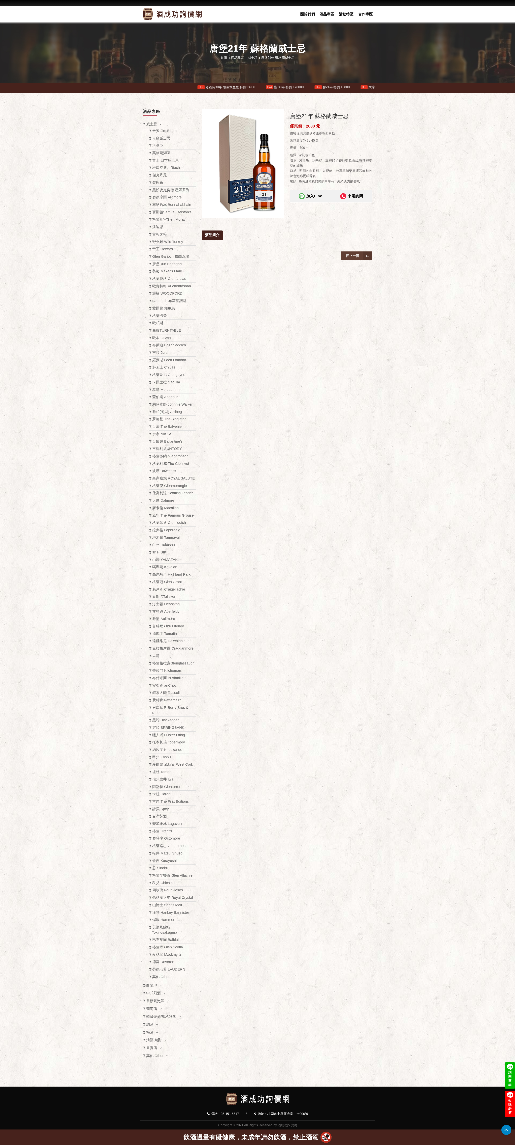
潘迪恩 (157, 227)
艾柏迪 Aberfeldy (165, 611)
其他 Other (161, 977)
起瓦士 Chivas (163, 367)
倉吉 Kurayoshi (164, 861)
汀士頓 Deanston (166, 604)
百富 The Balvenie (167, 427)
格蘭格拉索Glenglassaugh (173, 663)
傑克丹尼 (159, 175)
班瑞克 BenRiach (166, 168)
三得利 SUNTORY (167, 449)
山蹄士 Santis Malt (167, 905)
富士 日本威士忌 (165, 160)
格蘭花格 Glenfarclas (169, 279)
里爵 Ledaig (161, 656)
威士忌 (252, 57)
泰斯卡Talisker (163, 597)
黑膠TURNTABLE (166, 330)
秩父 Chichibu (163, 883)
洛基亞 (157, 145)
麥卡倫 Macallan (165, 508)
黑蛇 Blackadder (165, 720)
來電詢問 (355, 196)
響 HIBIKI (159, 552)
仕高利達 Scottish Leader (172, 493)
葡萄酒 (151, 1009)
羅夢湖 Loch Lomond (169, 360)
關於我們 (307, 14)
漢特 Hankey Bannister (170, 912)
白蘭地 (151, 985)
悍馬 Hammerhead (167, 920)
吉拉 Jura (160, 353)
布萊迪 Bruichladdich (169, 345)
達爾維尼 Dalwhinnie (168, 641)
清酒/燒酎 (154, 1040)
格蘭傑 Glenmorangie (169, 486)
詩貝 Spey (160, 809)
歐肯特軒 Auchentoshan (171, 286)
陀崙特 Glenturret (166, 787)
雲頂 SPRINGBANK (168, 728)
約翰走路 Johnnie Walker (172, 404)
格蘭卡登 (159, 316)
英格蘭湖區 (161, 153)
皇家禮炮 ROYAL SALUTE (173, 478)
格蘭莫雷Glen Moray (168, 219)
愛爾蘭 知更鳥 (163, 308)
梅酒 (149, 1032)
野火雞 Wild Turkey (167, 242)
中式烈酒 (153, 993)
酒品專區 (327, 14)
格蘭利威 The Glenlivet (170, 464)
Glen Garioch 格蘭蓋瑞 (170, 256)
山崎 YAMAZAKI (165, 560)
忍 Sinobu (160, 868)
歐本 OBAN (161, 338)
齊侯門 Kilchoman (166, 671)
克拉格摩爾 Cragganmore (173, 648)
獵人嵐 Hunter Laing (168, 735)
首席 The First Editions (170, 801)
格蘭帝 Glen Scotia (167, 947)
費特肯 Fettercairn (166, 700)
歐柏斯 (157, 323)
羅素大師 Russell (166, 693)
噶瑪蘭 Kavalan (164, 567)
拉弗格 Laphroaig (166, 530)
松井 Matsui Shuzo (167, 853)
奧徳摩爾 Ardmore (167, 197)
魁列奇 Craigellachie (168, 589)
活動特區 (346, 14)
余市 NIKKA (161, 434)
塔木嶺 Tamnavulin (167, 538)
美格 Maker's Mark (167, 271)
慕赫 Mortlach (163, 390)
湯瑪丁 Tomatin (164, 634)
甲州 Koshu (161, 757)
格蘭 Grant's (162, 831)
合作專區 (365, 14)
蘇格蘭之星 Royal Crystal (172, 898)
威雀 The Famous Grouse (173, 515)
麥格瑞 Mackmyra (166, 955)
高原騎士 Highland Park (171, 574)
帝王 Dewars (162, 249)
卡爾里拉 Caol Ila (166, 382)
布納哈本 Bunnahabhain (171, 205)
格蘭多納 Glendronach (170, 456)
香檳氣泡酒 (155, 1001)
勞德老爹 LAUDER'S (168, 969)
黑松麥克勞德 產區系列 (171, 190)
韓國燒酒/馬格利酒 (161, 1017)
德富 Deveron (163, 962)
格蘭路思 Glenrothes (168, 846)
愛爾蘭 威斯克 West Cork (172, 764)
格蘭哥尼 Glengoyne (168, 375)
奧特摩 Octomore (166, 838)
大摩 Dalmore (163, 500)
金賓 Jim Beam (164, 131)
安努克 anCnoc (164, 685)
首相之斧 (159, 234)
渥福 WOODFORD (167, 293)
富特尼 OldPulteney (168, 626)
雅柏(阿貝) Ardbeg (167, 412)
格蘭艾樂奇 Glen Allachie (172, 875)
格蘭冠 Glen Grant (167, 582)
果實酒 (151, 1048)
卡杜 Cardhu (162, 794)
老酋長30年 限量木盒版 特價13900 (312, 87)
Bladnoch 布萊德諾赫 (169, 301)
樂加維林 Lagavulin (167, 824)
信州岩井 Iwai (163, 779)
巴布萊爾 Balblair (166, 940)
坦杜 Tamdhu (162, 772)
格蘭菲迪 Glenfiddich (169, 523)
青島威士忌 (161, 138)
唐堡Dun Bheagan (167, 264)
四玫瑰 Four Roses (167, 890)
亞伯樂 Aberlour (165, 397)
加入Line (314, 196)
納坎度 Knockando (167, 750)
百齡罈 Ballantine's (167, 441)
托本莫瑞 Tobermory (168, 742)
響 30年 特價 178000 (370, 87)
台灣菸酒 (159, 816)
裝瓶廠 (157, 183)
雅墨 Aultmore (163, 619)
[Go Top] (506, 1130)
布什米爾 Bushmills (167, 678)
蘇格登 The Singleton (169, 419)
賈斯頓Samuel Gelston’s (172, 212)
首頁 (224, 57)
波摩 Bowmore (164, 471)
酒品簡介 (212, 235)
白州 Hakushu (163, 545)
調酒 (149, 1025)
